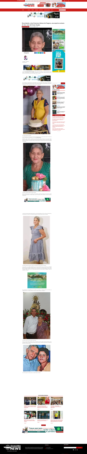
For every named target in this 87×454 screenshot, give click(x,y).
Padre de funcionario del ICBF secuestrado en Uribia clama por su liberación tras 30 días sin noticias (42, 407)
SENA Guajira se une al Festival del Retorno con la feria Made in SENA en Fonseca (29, 421)
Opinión (27, 26)
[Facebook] (64, 1)
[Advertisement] (43, 20)
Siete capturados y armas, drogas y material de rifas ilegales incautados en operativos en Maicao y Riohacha (58, 119)
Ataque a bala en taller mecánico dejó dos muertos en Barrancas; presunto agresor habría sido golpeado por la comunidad (58, 129)
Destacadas (24, 26)
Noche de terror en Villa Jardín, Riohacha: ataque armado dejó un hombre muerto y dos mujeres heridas (58, 122)
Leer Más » (25, 409)
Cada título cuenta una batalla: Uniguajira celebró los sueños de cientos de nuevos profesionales (30, 407)
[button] (35, 53)
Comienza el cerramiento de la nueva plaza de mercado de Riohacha (42, 420)
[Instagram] (68, 1)
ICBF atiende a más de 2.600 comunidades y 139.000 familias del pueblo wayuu (56, 407)
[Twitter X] (66, 1)
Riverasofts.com (66, 453)
